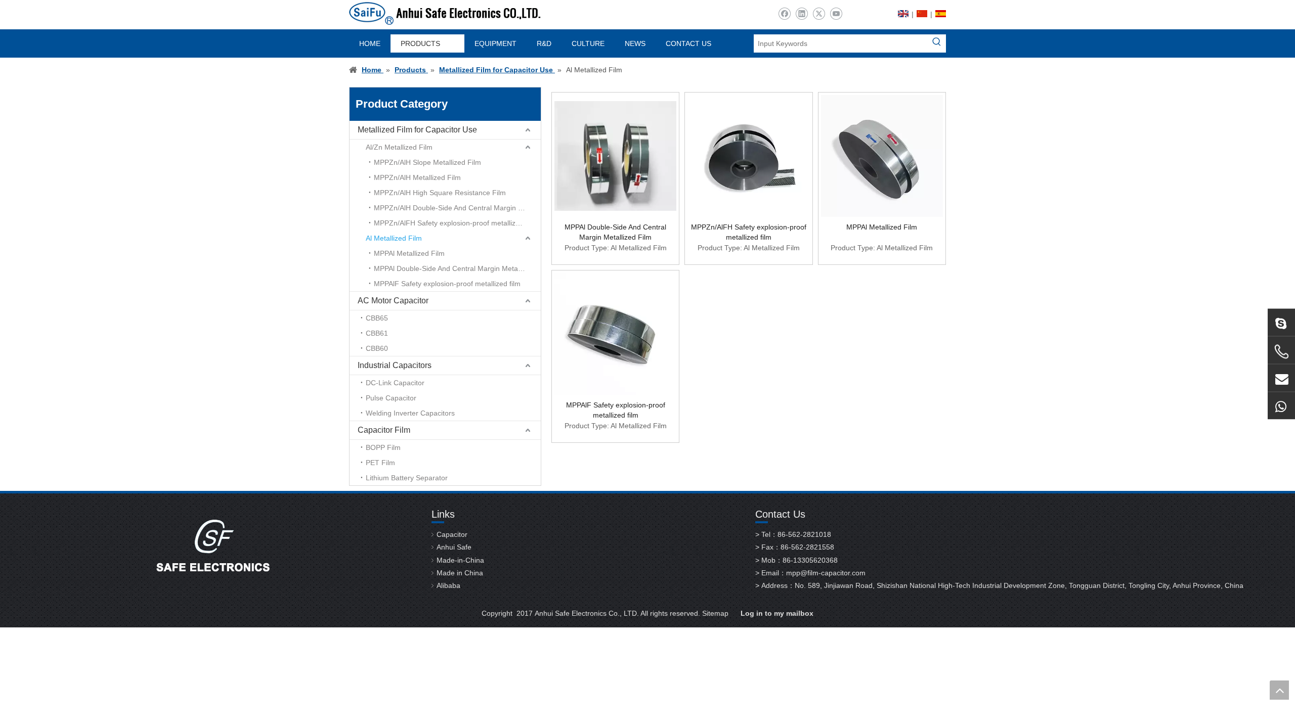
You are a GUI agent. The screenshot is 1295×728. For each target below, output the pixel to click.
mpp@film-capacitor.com (826, 573)
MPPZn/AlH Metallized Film (417, 177)
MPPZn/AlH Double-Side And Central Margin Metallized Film (457, 208)
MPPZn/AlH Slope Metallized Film (427, 162)
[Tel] (1281, 352)
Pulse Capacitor (391, 398)
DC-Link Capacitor (395, 383)
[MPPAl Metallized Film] (882, 155)
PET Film (380, 463)
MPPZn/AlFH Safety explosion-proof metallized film (455, 223)
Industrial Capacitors (394, 365)
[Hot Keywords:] (937, 43)
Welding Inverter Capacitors (410, 413)
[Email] (1281, 378)
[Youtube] (836, 14)
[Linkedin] (801, 14)
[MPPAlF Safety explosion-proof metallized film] (615, 333)
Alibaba (448, 585)
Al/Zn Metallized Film (399, 147)
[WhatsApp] (1281, 406)
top (1279, 690)
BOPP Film (383, 447)
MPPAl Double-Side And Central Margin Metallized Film (457, 268)
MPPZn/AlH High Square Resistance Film (440, 193)
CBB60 (377, 348)
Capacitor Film (384, 430)
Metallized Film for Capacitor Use (417, 129)
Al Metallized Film (394, 238)
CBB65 (377, 318)
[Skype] (1281, 322)
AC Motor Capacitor (393, 300)
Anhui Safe (454, 547)
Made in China (460, 573)
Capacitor (452, 534)
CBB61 (377, 333)
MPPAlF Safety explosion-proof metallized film (447, 284)
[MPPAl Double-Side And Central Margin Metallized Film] (615, 155)
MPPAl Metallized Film (409, 253)
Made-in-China (460, 560)
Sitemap (715, 613)
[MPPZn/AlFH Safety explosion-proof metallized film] (748, 155)
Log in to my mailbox (777, 613)
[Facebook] (784, 14)
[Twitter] (818, 14)
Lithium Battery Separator (407, 478)
